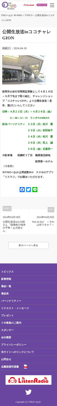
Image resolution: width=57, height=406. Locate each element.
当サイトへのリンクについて (17, 352)
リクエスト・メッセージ (15, 308)
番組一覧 (6, 286)
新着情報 (6, 279)
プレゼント (7, 315)
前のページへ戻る (28, 245)
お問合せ (6, 359)
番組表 (5, 293)
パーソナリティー (11, 300)
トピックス (7, 271)
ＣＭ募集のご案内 (11, 322)
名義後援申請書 (10, 366)
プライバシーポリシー (13, 344)
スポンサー (7, 330)
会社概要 (6, 337)
